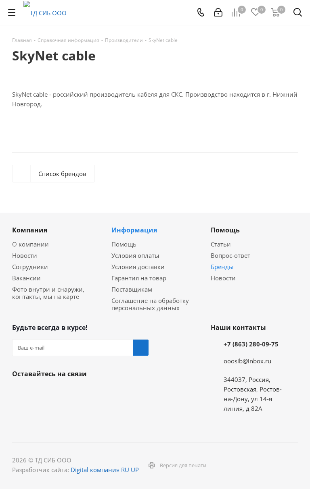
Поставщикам (131, 289)
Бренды (222, 267)
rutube (121, 393)
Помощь (123, 244)
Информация (134, 230)
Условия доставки (138, 267)
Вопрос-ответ (230, 255)
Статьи (221, 244)
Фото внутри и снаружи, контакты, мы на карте (48, 292)
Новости (24, 255)
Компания (29, 230)
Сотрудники (30, 267)
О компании (30, 244)
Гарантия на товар (138, 278)
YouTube (60, 393)
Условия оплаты (135, 255)
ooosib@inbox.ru (247, 361)
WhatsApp (20, 413)
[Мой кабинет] (218, 12)
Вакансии (26, 278)
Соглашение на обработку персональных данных (150, 304)
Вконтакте (20, 393)
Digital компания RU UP (105, 470)
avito (40, 413)
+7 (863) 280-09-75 (251, 344)
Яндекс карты (81, 393)
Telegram (40, 393)
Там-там (101, 393)
